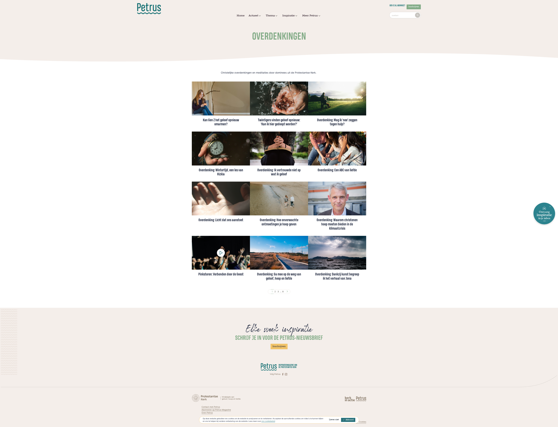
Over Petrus (207, 412)
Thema (270, 15)
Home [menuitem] (241, 15)
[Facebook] (283, 374)
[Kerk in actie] (350, 398)
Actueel (253, 15)
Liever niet (334, 420)
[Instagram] (286, 374)
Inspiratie (288, 15)
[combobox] (405, 15)
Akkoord (350, 420)
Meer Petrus (310, 15)
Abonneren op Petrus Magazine (216, 410)
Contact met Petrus (211, 407)
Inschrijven (413, 7)
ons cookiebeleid (268, 421)
